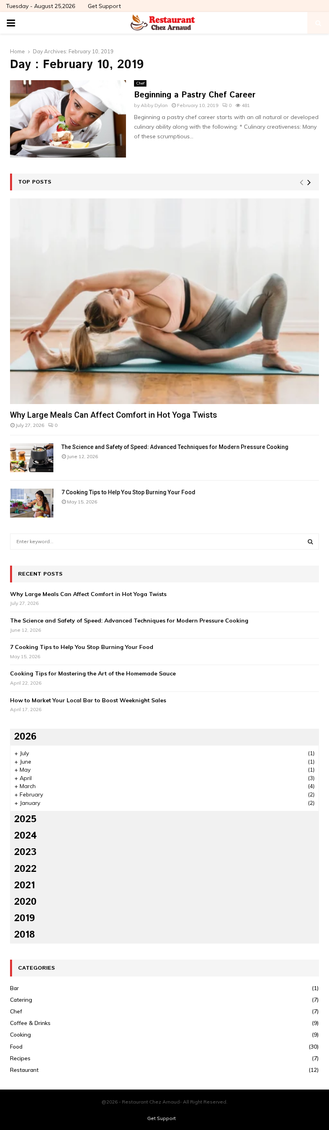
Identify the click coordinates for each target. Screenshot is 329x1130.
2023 (25, 852)
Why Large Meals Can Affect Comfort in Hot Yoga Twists (113, 415)
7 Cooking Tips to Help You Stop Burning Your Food (128, 492)
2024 (25, 836)
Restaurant (24, 1069)
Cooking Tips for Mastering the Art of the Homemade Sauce (93, 673)
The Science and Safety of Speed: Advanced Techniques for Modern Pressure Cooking (174, 447)
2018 (24, 935)
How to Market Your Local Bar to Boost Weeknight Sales (88, 700)
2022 (25, 869)
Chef (140, 83)
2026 (25, 737)
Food (16, 1046)
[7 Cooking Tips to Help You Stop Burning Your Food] (31, 503)
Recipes (20, 1058)
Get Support (104, 6)
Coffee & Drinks (30, 1023)
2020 (25, 902)
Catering (21, 999)
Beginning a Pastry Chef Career (195, 95)
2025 (25, 819)
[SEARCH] (310, 542)
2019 (24, 918)
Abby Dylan (154, 105)
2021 (24, 885)
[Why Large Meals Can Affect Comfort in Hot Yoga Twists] (164, 301)
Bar (14, 988)
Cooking (20, 1034)
